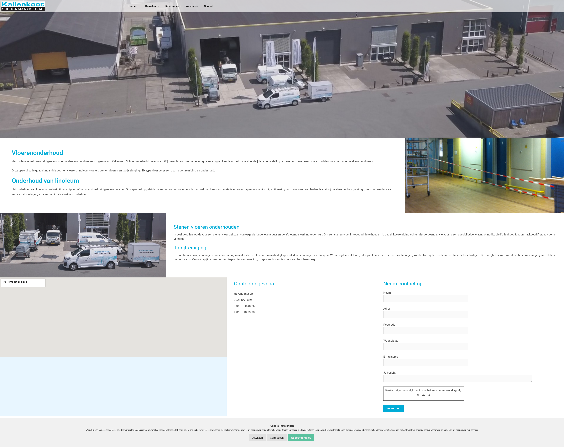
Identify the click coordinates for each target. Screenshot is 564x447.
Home (132, 6)
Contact (208, 6)
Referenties (172, 6)
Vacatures (192, 6)
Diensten (150, 6)
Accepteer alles (301, 437)
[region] (282, 69)
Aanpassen (277, 437)
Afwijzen (257, 437)
